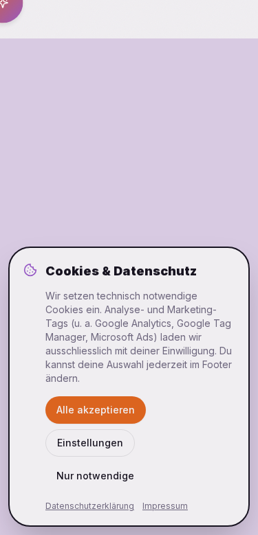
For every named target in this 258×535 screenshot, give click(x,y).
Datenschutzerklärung (89, 506)
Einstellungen (90, 442)
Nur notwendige (95, 475)
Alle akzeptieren (95, 410)
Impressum (165, 506)
